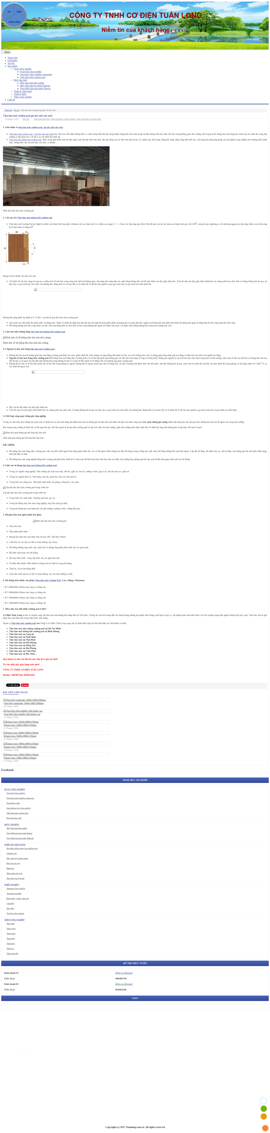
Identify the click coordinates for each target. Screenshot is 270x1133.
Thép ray (10, 948)
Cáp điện (10, 903)
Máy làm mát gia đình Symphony (30, 1083)
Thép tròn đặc (12, 953)
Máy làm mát (20, 80)
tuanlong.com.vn (24, 1053)
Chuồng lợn (12, 853)
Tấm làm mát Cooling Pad (48, 580)
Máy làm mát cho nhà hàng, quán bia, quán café (37, 1087)
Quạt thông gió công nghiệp (18, 808)
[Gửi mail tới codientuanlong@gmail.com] (135, 973)
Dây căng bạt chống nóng (17, 858)
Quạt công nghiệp (22, 69)
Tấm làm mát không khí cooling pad (34, 218)
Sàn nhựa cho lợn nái (15, 878)
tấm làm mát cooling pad (88, 119)
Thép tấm (11, 923)
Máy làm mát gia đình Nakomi (35, 85)
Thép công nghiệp (23, 97)
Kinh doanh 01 (11, 973)
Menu (7, 52)
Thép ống (11, 943)
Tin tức (11, 63)
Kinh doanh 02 (11, 984)
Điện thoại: (9, 978)
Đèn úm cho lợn (13, 863)
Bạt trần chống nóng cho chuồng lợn (22, 848)
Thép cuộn (11, 928)
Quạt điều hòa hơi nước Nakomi (20, 838)
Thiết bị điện (20, 94)
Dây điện (10, 908)
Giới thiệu (12, 60)
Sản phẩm (13, 66)
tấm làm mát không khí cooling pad (48, 332)
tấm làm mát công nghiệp (63, 119)
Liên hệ (11, 99)
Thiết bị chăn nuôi (23, 91)
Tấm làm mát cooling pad (32, 77)
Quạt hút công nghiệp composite (36, 74)
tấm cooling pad (42, 119)
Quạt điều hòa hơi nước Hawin (35, 88)
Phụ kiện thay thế (14, 818)
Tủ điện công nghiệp (15, 913)
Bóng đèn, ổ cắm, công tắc (18, 898)
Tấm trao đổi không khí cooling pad (25, 140)
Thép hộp (11, 938)
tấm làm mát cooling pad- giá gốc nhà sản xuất (40, 127)
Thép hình (11, 933)
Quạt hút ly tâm (13, 803)
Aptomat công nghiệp (16, 888)
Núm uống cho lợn (14, 873)
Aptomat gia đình (14, 893)
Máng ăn (10, 868)
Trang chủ (13, 57)
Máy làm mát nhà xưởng (32, 83)
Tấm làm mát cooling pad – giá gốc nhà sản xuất (31, 134)
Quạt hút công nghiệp (30, 71)
